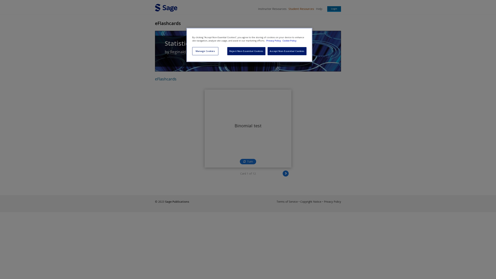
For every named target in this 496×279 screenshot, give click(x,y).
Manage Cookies (205, 51)
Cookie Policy (289, 40)
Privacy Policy (274, 40)
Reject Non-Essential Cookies (246, 51)
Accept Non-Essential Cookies (287, 51)
